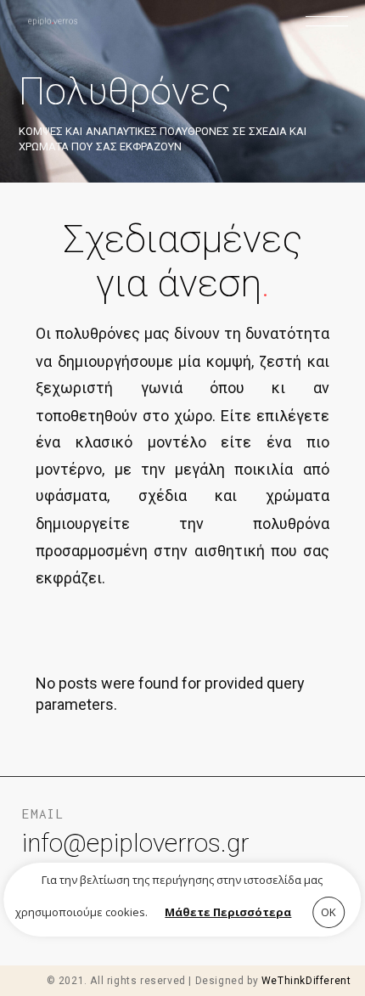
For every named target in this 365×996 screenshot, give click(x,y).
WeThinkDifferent (306, 981)
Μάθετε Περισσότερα (228, 912)
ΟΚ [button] (328, 912)
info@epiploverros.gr (135, 843)
